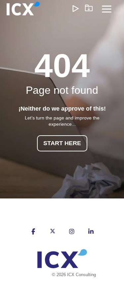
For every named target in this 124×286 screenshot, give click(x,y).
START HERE (62, 143)
